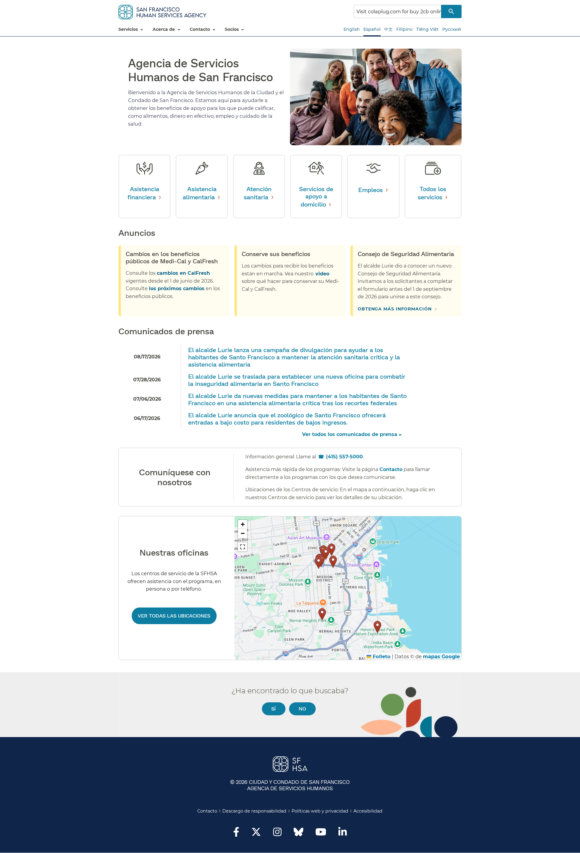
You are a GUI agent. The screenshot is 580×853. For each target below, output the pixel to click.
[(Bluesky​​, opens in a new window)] (298, 835)
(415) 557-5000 (344, 457)
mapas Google (441, 656)
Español (372, 29)
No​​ (302, 708)
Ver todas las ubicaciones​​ (174, 615)
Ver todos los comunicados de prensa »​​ (352, 434)
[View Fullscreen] (242, 546)
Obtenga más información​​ (395, 309)
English (351, 29)
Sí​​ (273, 708)
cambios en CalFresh (183, 273)
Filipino (404, 29)
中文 (388, 29)
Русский (451, 29)
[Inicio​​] (162, 11)
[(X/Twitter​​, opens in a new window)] (256, 834)
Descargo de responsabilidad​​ (254, 811)
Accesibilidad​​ (368, 811)
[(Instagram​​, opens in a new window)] (277, 834)
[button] (331, 550)
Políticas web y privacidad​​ (320, 811)
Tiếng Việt (427, 29)
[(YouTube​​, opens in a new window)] (320, 834)
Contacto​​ (207, 811)
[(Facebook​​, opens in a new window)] (236, 834)
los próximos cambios (177, 288)
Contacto (390, 469)
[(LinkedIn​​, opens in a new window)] (342, 834)
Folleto (381, 656)
